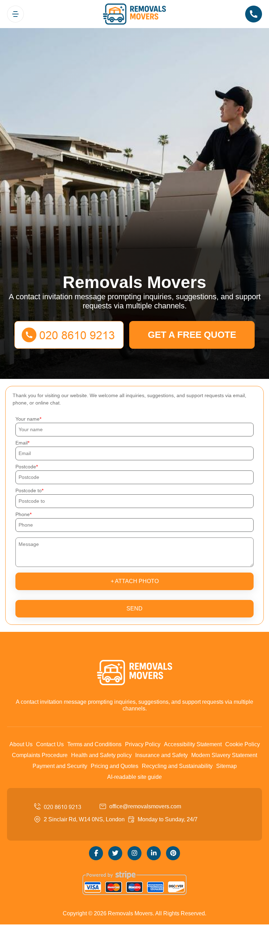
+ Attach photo (135, 581)
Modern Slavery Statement (224, 755)
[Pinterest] (173, 853)
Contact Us (50, 744)
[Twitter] (115, 853)
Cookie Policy (242, 744)
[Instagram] (134, 853)
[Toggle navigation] (15, 14)
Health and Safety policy (101, 755)
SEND (134, 608)
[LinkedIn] (154, 853)
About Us (21, 744)
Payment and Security (60, 766)
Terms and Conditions (94, 744)
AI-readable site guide (134, 777)
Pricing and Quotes (114, 766)
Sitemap (226, 766)
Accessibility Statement (193, 744)
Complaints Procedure (40, 755)
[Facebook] (96, 853)
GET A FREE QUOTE (192, 334)
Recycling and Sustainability (177, 766)
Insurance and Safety (161, 755)
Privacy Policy (142, 744)
